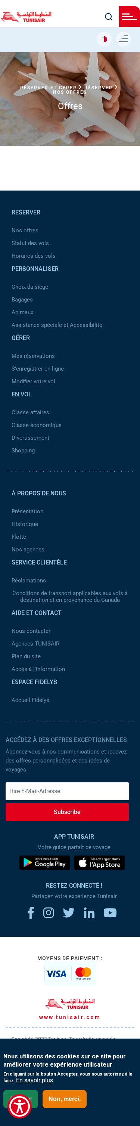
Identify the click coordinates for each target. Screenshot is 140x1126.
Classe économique (37, 425)
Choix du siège (30, 287)
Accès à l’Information (38, 669)
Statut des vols (30, 243)
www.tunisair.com (70, 1017)
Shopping (23, 450)
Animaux (22, 312)
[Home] (26, 20)
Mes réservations (33, 356)
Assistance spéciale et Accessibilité (57, 325)
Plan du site (26, 656)
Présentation (27, 511)
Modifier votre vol (33, 381)
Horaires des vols (34, 256)
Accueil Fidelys (30, 700)
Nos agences (28, 549)
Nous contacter (31, 631)
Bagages (22, 299)
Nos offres (25, 230)
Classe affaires (30, 412)
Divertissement (30, 437)
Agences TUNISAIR (35, 643)
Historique (25, 524)
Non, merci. (65, 1099)
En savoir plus (34, 1080)
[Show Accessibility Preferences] (19, 1106)
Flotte (19, 536)
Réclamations (29, 580)
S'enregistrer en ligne (38, 368)
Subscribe (67, 812)
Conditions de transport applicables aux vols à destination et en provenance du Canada (70, 596)
